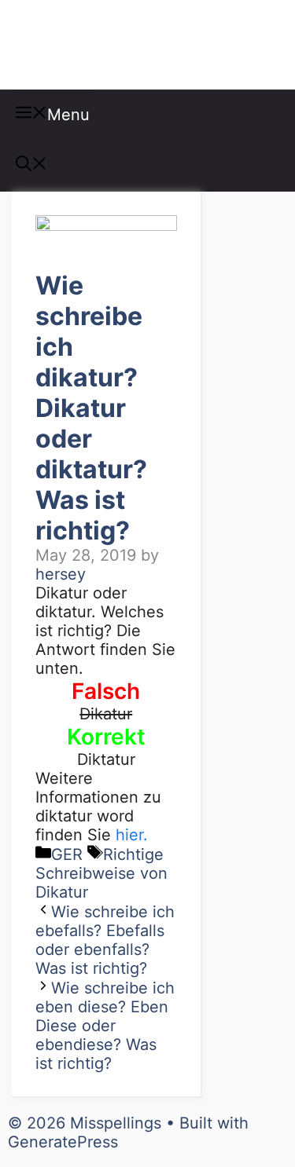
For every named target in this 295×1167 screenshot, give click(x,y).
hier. (132, 834)
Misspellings (95, 44)
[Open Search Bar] (31, 165)
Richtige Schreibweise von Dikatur (101, 873)
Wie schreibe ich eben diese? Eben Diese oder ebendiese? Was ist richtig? (105, 1026)
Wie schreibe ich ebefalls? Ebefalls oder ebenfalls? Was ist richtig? (105, 940)
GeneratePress (63, 1141)
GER (67, 854)
